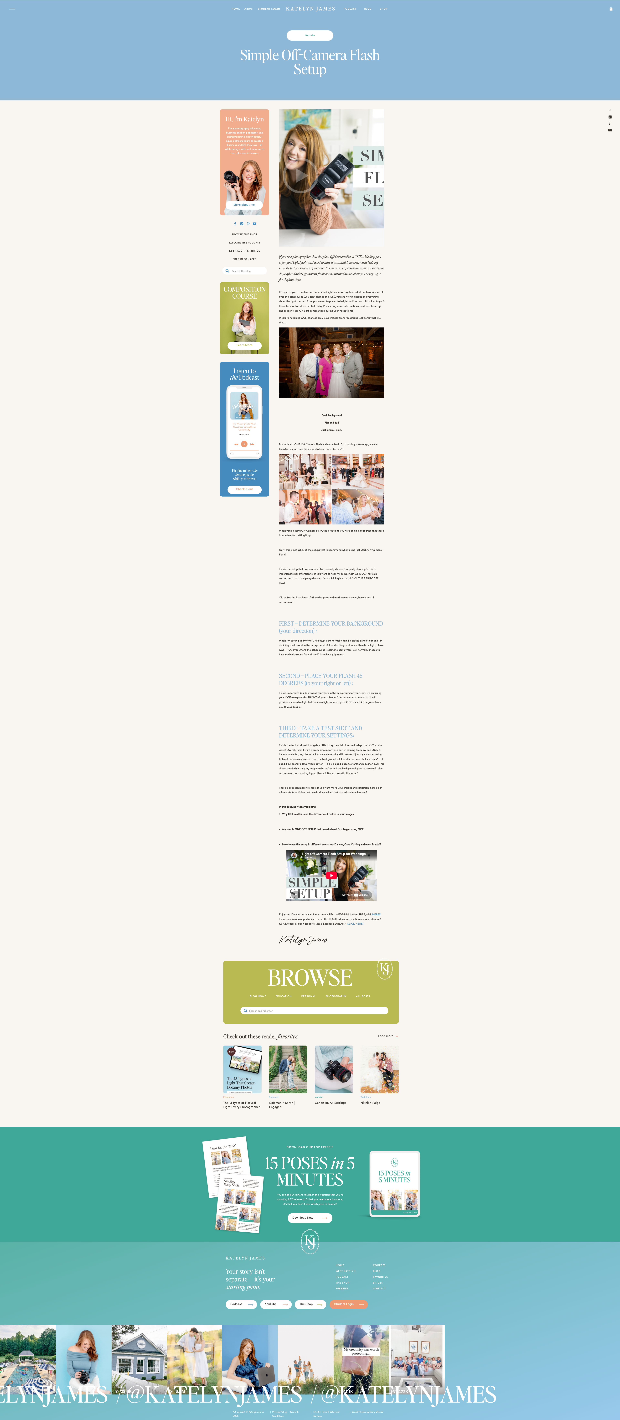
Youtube (310, 35)
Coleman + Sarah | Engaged (282, 1104)
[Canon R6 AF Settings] (334, 1069)
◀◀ (236, 444)
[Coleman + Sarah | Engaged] (288, 1069)
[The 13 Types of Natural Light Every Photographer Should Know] (242, 1069)
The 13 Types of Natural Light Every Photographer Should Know (241, 1106)
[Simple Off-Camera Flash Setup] (331, 178)
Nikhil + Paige (370, 1102)
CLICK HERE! (355, 923)
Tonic (324, 1411)
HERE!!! (376, 914)
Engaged (274, 1097)
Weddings (366, 1097)
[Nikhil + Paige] (380, 1069)
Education (228, 1097)
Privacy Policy (279, 1411)
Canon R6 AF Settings (330, 1102)
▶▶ (252, 444)
